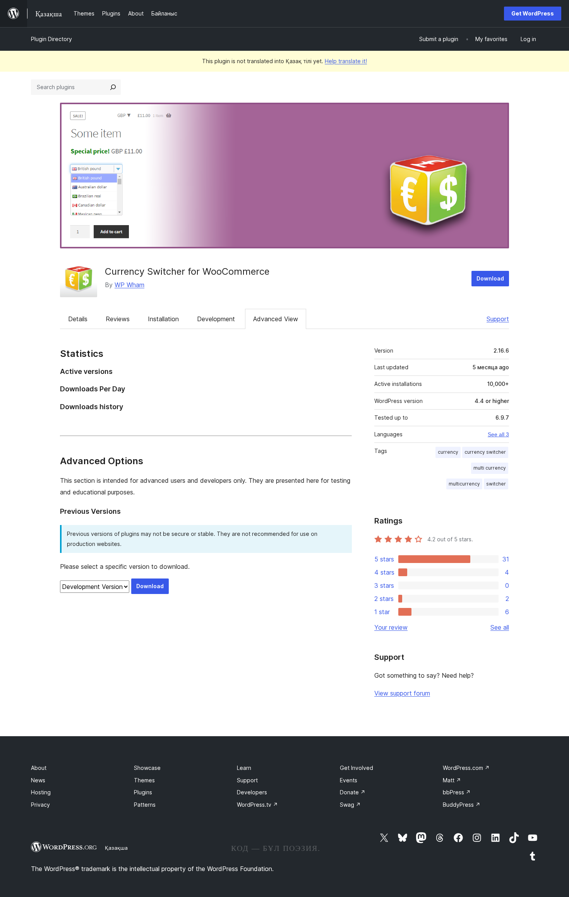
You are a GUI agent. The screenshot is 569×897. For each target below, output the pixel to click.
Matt (452, 780)
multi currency (489, 468)
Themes (144, 780)
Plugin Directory (51, 39)
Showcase (147, 767)
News (38, 780)
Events (348, 780)
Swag (350, 804)
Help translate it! (346, 61)
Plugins (143, 792)
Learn (244, 767)
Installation (163, 319)
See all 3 (498, 434)
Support (498, 319)
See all (499, 627)
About (38, 767)
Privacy (40, 804)
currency (448, 452)
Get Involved (356, 767)
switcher (496, 484)
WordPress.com (466, 767)
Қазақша (116, 848)
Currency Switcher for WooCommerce (187, 271)
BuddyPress (461, 804)
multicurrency (464, 484)
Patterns (145, 804)
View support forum (402, 693)
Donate (352, 792)
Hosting (41, 792)
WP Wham (129, 285)
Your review (391, 627)
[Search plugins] (113, 87)
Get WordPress (532, 13)
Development (216, 319)
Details (77, 319)
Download (490, 278)
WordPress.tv (257, 804)
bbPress (457, 792)
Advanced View (275, 319)
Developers (252, 792)
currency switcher (485, 452)
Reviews (118, 319)
